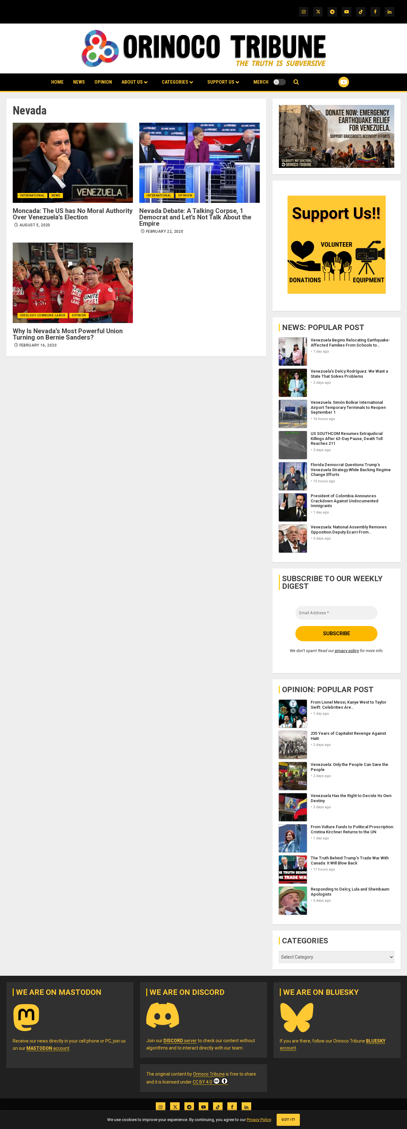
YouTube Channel (334, 82)
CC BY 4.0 (202, 1081)
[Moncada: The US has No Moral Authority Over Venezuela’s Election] (73, 163)
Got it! (288, 1120)
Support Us (220, 82)
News (79, 82)
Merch (260, 82)
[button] (296, 82)
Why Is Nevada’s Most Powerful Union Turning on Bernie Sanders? (68, 334)
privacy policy (347, 650)
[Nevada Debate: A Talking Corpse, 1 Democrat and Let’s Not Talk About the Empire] (199, 163)
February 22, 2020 (164, 231)
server (180, 1040)
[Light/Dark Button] (279, 82)
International (32, 195)
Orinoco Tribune (209, 1074)
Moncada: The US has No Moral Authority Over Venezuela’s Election (73, 214)
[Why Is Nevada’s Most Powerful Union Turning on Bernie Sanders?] (73, 283)
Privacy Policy (259, 1119)
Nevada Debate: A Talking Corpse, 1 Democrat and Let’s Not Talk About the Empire (195, 217)
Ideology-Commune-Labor (42, 315)
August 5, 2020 (34, 225)
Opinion (103, 82)
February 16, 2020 (38, 345)
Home (57, 82)
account (47, 1048)
